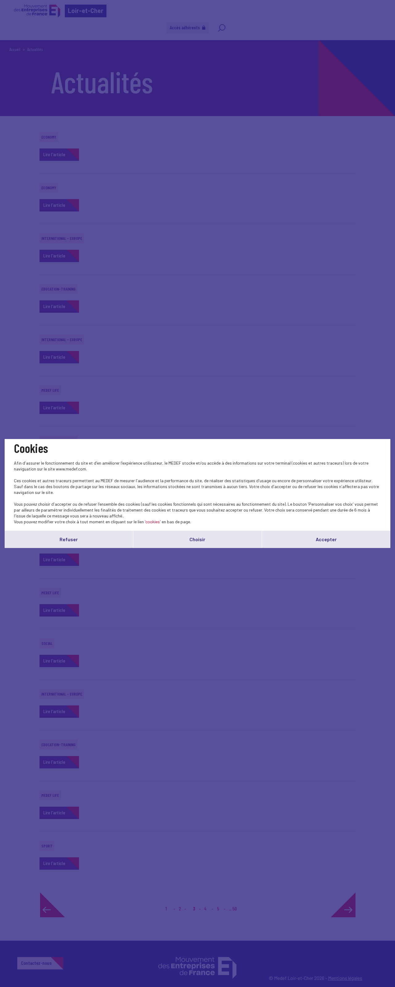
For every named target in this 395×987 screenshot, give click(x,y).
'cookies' (153, 521)
